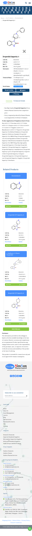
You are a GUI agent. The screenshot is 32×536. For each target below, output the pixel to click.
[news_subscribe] (26, 396)
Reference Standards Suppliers (11, 441)
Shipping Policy (6, 520)
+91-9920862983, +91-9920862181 (14, 477)
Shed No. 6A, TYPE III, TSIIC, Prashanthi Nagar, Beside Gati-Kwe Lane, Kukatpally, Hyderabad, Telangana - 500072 (16, 511)
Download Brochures (9, 421)
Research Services (22, 370)
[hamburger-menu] (29, 3)
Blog (4, 417)
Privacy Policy (26, 520)
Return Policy (16, 520)
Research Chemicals (10, 370)
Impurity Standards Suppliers (11, 437)
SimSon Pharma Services (10, 455)
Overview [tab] (9, 101)
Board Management (8, 413)
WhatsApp (16, 94)
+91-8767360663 (9, 465)
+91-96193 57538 (9, 483)
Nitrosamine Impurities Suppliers (12, 439)
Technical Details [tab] (19, 101)
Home (2, 18)
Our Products (9, 18)
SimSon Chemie (7, 453)
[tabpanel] (16, 133)
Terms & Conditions (16, 522)
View (9, 206)
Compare (23, 206)
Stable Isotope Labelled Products (12, 443)
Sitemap (5, 426)
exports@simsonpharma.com (13, 473)
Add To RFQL (9, 90)
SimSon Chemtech (8, 451)
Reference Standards (16, 370)
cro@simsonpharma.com (11, 479)
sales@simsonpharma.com (12, 485)
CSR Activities (7, 419)
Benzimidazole (19, 18)
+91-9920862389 (9, 471)
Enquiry (23, 90)
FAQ (4, 424)
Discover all (16, 329)
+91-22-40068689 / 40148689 (12, 489)
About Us (5, 411)
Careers (5, 415)
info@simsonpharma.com (12, 467)
